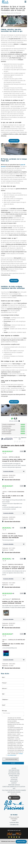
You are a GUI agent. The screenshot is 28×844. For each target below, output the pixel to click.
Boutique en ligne (14, 774)
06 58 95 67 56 (14, 824)
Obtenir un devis (21, 841)
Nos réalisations (14, 772)
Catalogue (14, 779)
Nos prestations (14, 770)
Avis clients (14, 781)
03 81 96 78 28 (14, 822)
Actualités (14, 777)
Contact (14, 783)
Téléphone (5, 699)
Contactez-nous (14, 140)
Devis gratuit (14, 280)
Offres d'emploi (14, 775)
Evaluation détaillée (8, 471)
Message (4, 710)
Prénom (4, 683)
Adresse (4, 688)
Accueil (14, 768)
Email (4, 705)
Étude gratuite (14, 401)
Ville (3, 694)
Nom (3, 677)
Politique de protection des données (14, 790)
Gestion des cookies (14, 792)
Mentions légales (14, 785)
